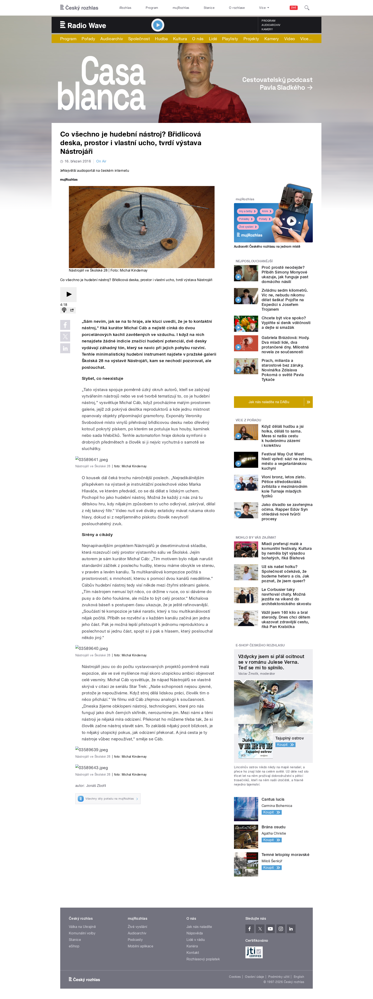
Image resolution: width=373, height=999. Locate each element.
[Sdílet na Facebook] (65, 325)
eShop (74, 946)
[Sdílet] (72, 310)
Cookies (235, 976)
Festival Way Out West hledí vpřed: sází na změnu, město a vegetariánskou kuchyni (287, 461)
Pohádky (244, 219)
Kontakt (192, 953)
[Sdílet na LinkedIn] (65, 348)
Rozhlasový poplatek (203, 959)
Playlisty (230, 38)
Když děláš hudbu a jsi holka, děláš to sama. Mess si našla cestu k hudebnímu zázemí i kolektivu (283, 436)
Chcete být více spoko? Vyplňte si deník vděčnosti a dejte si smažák (286, 323)
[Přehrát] (68, 294)
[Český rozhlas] (79, 8)
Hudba (161, 38)
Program (152, 8)
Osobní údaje (254, 976)
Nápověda (194, 933)
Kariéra (192, 946)
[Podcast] (64, 310)
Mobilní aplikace (140, 946)
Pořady (88, 38)
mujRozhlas (181, 8)
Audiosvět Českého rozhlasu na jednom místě (267, 246)
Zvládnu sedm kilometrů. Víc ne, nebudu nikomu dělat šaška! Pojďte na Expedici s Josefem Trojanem (285, 300)
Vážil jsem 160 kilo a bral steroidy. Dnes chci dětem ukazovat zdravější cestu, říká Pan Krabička (286, 619)
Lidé (213, 38)
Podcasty (135, 940)
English (299, 976)
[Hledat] (307, 8)
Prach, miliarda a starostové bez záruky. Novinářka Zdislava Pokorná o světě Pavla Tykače (283, 370)
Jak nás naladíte (199, 927)
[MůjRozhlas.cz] (68, 180)
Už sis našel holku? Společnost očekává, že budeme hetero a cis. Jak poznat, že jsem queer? (285, 573)
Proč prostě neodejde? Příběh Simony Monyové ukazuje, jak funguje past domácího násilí (285, 274)
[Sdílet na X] (65, 337)
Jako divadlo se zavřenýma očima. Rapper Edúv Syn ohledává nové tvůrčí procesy (287, 511)
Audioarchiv (271, 25)
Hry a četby (245, 211)
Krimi (265, 211)
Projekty (251, 38)
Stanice (209, 8)
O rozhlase (237, 8)
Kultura (180, 38)
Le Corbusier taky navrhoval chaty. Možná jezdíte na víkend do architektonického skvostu (286, 596)
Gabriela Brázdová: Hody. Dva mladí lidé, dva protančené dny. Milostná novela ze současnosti (286, 344)
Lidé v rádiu (195, 940)
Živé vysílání (246, 226)
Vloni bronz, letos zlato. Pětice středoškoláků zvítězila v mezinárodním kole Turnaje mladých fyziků (285, 486)
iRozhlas (125, 8)
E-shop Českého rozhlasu (260, 645)
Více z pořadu (248, 420)
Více (306, 38)
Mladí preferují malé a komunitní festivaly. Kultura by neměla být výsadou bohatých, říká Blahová (287, 550)
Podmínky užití (278, 976)
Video (289, 38)
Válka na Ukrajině (82, 927)
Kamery (267, 29)
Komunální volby (82, 933)
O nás (198, 38)
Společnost (139, 38)
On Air (101, 161)
